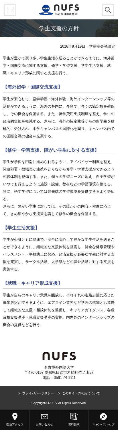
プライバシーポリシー (38, 393)
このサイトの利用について (81, 393)
